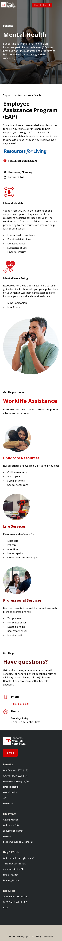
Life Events (9, 814)
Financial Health (11, 786)
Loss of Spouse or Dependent (18, 841)
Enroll (10, 752)
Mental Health (10, 792)
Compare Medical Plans (14, 869)
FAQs (5, 907)
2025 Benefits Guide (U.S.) (15, 896)
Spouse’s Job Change (13, 830)
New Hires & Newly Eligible (16, 781)
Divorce (7, 836)
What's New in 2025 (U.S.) (15, 770)
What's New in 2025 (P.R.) (15, 775)
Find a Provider (10, 874)
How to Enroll (42, 5)
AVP (5, 797)
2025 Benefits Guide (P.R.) (15, 902)
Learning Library (11, 880)
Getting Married (10, 819)
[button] (58, 5)
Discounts (8, 803)
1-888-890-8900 (20, 704)
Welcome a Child (11, 825)
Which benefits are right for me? (18, 858)
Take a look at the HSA (14, 863)
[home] (8, 5)
